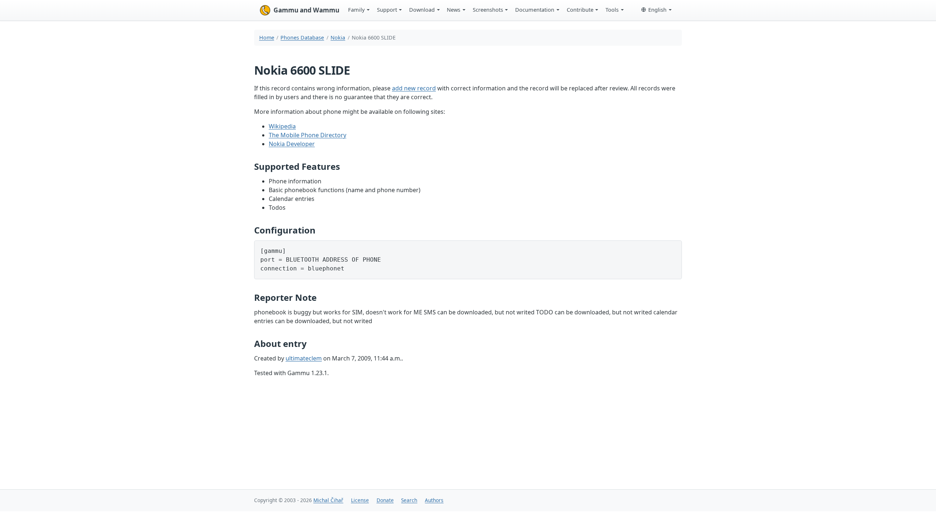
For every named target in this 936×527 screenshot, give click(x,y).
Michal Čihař (328, 500)
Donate (385, 500)
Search (409, 500)
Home (266, 37)
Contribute (580, 9)
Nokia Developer (292, 144)
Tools (612, 9)
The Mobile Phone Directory (307, 135)
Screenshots (488, 9)
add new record (414, 88)
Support (387, 9)
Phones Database (302, 37)
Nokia (338, 37)
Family (356, 9)
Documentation (534, 9)
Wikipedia (282, 126)
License (360, 500)
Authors (434, 500)
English (657, 9)
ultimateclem (304, 358)
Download (422, 9)
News (453, 9)
